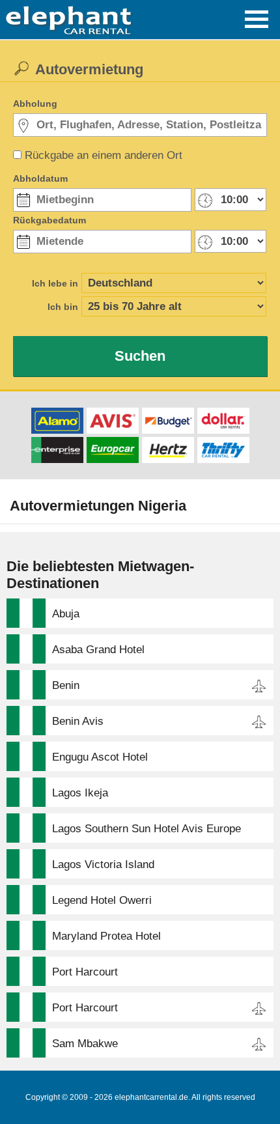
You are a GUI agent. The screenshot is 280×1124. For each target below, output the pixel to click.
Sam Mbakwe (85, 1043)
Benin (65, 685)
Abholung (35, 103)
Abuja (65, 614)
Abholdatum (40, 178)
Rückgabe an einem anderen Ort (103, 155)
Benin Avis (78, 721)
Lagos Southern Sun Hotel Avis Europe (146, 828)
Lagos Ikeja (80, 793)
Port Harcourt (85, 972)
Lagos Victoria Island (103, 864)
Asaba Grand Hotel (98, 649)
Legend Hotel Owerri (102, 900)
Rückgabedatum (49, 220)
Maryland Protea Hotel (106, 936)
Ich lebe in (55, 283)
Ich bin (63, 307)
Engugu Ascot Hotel (100, 757)
